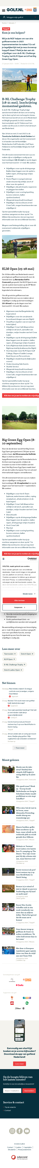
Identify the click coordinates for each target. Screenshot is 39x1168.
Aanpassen (18, 607)
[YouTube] (27, 1133)
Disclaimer (12, 1150)
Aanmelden (29, 1090)
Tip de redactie (10, 1107)
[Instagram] (12, 1133)
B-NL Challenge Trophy (13, 664)
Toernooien (8, 654)
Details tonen (28, 594)
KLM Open (8, 659)
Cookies (18, 1147)
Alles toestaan (19, 600)
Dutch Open (26, 654)
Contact (8, 1110)
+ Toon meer (20, 748)
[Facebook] (19, 1133)
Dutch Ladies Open (12, 670)
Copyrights (28, 1147)
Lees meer (19, 1064)
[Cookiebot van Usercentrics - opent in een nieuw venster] (28, 559)
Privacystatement (24, 1150)
